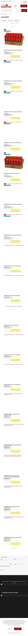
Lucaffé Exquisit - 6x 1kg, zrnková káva (11, 173)
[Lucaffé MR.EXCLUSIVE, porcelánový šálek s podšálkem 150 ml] (14, 434)
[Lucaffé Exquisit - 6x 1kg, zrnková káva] (14, 162)
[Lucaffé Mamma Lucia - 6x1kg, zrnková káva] (14, 224)
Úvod (2, 14)
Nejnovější (4, 20)
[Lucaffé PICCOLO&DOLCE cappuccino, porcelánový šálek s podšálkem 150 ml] (14, 465)
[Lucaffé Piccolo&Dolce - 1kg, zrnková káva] (14, 255)
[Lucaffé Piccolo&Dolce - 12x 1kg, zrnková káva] (14, 39)
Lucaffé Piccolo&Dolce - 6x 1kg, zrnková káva (13, 111)
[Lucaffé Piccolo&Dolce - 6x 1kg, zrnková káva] (14, 101)
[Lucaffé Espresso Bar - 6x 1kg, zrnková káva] (14, 193)
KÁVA (5, 14)
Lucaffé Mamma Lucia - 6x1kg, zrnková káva (12, 235)
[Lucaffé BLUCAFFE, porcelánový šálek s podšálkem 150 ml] (14, 403)
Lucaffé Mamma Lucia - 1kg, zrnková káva (12, 384)
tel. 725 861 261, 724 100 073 (6, 1)
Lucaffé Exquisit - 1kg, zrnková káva (11, 325)
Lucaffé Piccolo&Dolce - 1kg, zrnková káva (12, 265)
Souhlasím (17, 628)
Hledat (24, 10)
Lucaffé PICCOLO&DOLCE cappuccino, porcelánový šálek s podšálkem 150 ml (11, 476)
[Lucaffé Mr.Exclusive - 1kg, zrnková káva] (14, 284)
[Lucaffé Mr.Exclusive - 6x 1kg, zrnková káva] (14, 131)
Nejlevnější (10, 20)
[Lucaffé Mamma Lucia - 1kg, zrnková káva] (14, 373)
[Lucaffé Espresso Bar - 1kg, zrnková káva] (14, 344)
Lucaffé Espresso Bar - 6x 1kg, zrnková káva (12, 204)
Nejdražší (17, 20)
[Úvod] (6, 6)
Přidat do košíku (15, 56)
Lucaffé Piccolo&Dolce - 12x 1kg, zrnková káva (13, 50)
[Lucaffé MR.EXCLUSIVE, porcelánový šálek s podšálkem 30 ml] (14, 526)
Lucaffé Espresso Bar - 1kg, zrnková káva (12, 354)
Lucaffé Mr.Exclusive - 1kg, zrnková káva (12, 295)
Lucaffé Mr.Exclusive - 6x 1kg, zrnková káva (12, 142)
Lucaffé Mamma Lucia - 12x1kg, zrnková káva (13, 80)
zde (19, 633)
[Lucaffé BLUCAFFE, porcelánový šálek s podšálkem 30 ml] (14, 495)
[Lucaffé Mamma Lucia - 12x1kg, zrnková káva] (14, 70)
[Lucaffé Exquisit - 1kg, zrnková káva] (14, 314)
